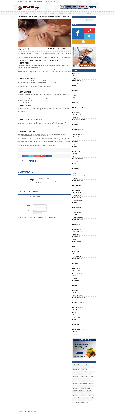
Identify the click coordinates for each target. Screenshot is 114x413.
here (34, 103)
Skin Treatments (76, 305)
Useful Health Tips (28, 411)
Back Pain (75, 102)
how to (74, 385)
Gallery (30, 1)
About (25, 1)
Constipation (92, 371)
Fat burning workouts (89, 381)
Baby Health (75, 100)
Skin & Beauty (76, 285)
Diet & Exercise (76, 151)
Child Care (75, 122)
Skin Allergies (76, 290)
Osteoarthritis (76, 251)
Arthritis (75, 90)
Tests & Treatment (77, 317)
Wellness (89, 13)
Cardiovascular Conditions (79, 119)
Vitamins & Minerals (77, 329)
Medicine (52, 13)
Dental (74, 139)
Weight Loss (75, 331)
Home (21, 1)
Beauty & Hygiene (77, 105)
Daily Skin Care (76, 131)
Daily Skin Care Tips (77, 134)
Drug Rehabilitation (76, 378)
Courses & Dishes (77, 129)
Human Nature (76, 229)
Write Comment (67, 171)
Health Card (75, 214)
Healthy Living (76, 222)
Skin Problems (76, 300)
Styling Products (76, 309)
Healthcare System (77, 217)
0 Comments (52, 48)
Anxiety (74, 85)
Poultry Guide (76, 266)
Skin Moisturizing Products (79, 297)
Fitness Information (77, 180)
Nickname (29, 205)
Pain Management (77, 256)
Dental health (75, 374)
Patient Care (76, 263)
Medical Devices (76, 234)
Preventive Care (76, 273)
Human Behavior (76, 224)
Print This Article (63, 48)
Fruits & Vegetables (77, 200)
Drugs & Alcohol (76, 166)
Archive (53, 1)
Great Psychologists (77, 207)
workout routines (84, 402)
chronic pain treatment (26, 149)
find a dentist (75, 383)
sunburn (74, 397)
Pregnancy (75, 268)
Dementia (75, 136)
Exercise (75, 173)
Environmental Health (78, 170)
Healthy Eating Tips (77, 219)
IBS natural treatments (82, 385)
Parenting (80, 13)
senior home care (83, 395)
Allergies (75, 78)
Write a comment (40, 184)
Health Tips (91, 383)
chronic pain (24, 126)
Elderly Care (76, 168)
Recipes (75, 278)
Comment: (29, 196)
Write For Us (40, 1)
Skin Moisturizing (77, 295)
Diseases (26, 13)
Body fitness (84, 369)
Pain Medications (77, 258)
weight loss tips (76, 402)
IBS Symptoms (75, 388)
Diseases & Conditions (78, 158)
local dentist (89, 390)
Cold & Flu (75, 124)
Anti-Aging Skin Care (77, 83)
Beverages (75, 109)
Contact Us (47, 1)
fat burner (81, 381)
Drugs (74, 163)
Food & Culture (76, 185)
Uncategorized (76, 324)
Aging (74, 75)
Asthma (75, 95)
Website (29, 210)
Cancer (74, 117)
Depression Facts (77, 144)
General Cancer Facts (78, 205)
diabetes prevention (84, 376)
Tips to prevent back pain (83, 397)
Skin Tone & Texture (77, 302)
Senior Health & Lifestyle (78, 283)
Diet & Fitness (76, 153)
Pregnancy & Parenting (78, 270)
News (35, 1)
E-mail (29, 208)
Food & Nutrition (76, 190)
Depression (75, 141)
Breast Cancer (76, 114)
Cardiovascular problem (77, 371)
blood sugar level (76, 369)
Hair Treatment (76, 212)
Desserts (75, 146)
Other (74, 253)
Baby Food (75, 97)
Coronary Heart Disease (78, 127)
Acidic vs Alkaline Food (77, 364)
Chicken (86, 371)
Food (34, 13)
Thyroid (74, 319)
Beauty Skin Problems (78, 107)
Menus (74, 246)
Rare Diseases (76, 275)
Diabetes (75, 148)
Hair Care (75, 209)
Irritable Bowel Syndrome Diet (78, 390)
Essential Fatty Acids (87, 378)
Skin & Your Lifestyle (77, 288)
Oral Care (75, 249)
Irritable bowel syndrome (85, 388)
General (75, 202)
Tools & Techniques (77, 322)
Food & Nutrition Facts (78, 192)
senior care (75, 395)
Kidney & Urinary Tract (78, 231)
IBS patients (91, 385)
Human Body (76, 227)
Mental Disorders (77, 241)
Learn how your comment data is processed (46, 217)
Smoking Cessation (77, 307)
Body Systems (76, 112)
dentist (90, 374)
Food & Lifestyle (76, 188)
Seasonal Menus (76, 280)
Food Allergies (76, 195)
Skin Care (71, 13)
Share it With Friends (64, 50)
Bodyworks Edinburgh (50, 57)
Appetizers (75, 88)
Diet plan (92, 376)
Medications (75, 236)
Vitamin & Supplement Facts (79, 327)
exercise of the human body (40, 65)
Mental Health (62, 13)
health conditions (83, 383)
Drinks (74, 161)
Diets (74, 156)
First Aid (75, 178)
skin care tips (91, 395)
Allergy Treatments (77, 80)
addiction (86, 364)
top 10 (91, 397)
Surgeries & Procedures (78, 314)
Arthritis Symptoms (77, 92)
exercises (75, 381)
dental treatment (83, 374)
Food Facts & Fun (77, 197)
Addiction (75, 73)
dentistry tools (75, 376)
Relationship (42, 13)
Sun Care (75, 312)
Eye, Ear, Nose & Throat (78, 175)
